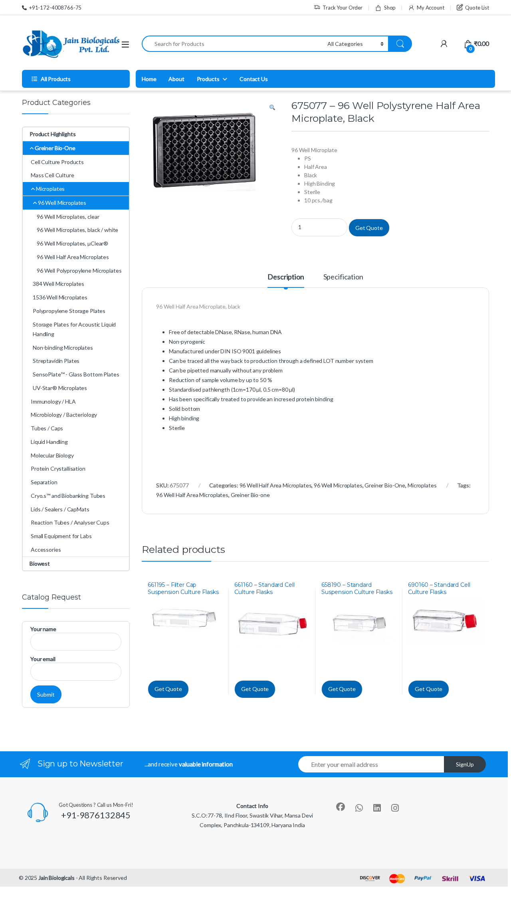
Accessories (46, 549)
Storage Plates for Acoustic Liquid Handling (74, 329)
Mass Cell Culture (52, 175)
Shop (390, 7)
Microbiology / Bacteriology (64, 414)
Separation (44, 482)
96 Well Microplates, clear (68, 216)
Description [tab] (285, 277)
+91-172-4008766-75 (55, 7)
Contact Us (254, 78)
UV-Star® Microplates (60, 387)
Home (149, 78)
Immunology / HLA (53, 401)
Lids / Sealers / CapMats (60, 509)
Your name (43, 629)
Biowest (40, 563)
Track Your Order (342, 7)
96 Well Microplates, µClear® (72, 243)
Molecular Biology (52, 455)
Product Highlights (52, 134)
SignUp (465, 764)
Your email (42, 658)
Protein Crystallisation (58, 468)
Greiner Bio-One (384, 485)
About (176, 78)
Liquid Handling (49, 441)
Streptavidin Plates (56, 360)
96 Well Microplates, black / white (77, 229)
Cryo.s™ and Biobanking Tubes (68, 495)
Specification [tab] (343, 277)
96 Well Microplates (338, 485)
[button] (272, 108)
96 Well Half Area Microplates (276, 485)
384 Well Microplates (58, 283)
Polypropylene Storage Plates (69, 310)
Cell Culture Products (57, 161)
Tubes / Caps (47, 428)
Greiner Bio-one (250, 494)
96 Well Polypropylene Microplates (79, 270)
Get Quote (369, 227)
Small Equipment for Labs (61, 536)
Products (208, 78)
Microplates (422, 485)
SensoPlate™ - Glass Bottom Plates (76, 374)
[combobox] (232, 44)
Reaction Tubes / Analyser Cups (70, 522)
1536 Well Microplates (60, 297)
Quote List (477, 7)
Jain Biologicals (56, 877)
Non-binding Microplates (63, 347)
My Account (430, 7)
